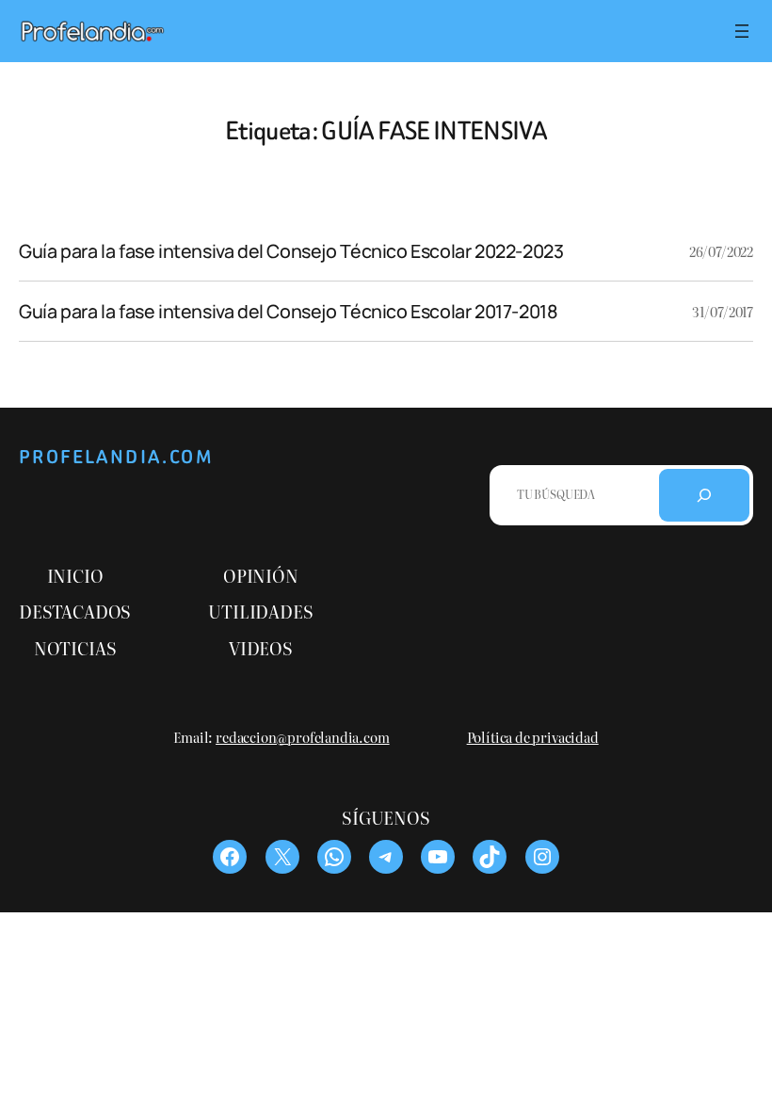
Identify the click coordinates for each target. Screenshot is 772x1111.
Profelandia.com (116, 457)
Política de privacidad (533, 737)
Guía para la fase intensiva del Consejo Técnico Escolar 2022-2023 (291, 251)
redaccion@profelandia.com (303, 737)
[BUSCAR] (704, 495)
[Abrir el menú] (742, 31)
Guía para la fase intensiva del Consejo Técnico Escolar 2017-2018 (288, 311)
